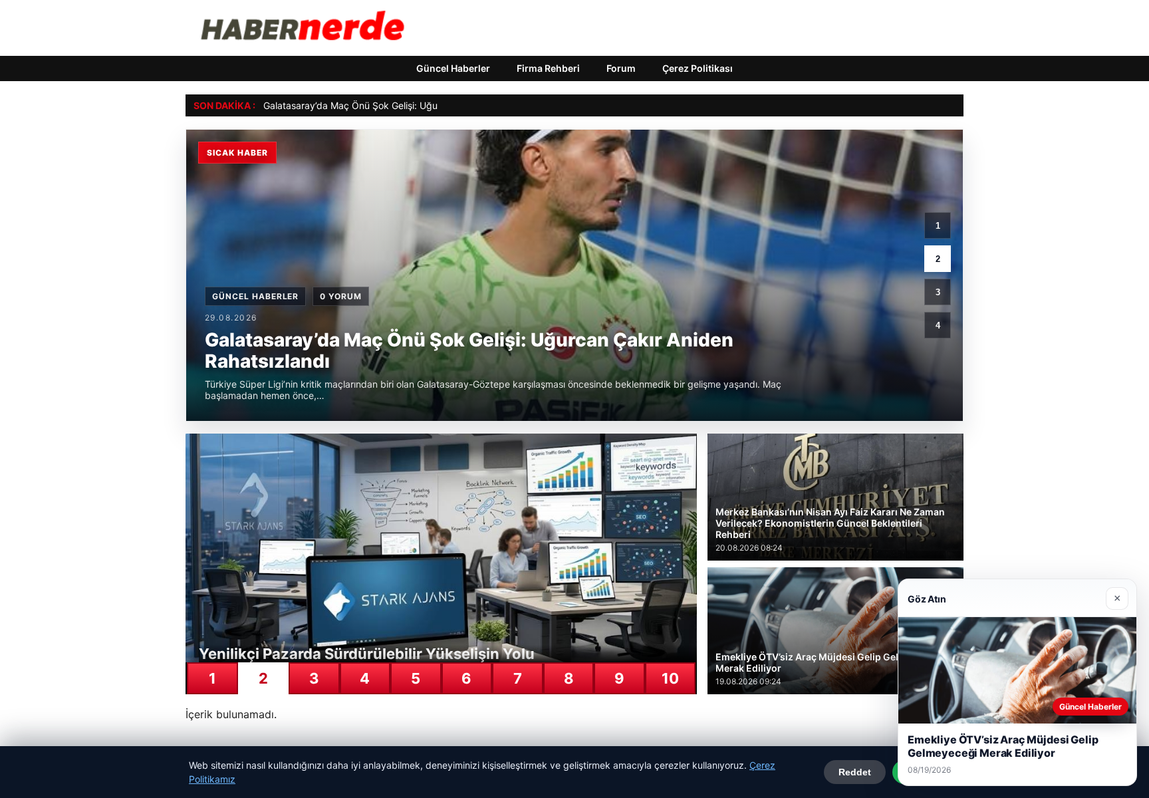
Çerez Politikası (697, 68)
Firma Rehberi (548, 68)
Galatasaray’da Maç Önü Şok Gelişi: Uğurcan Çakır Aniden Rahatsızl (410, 105)
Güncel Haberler (453, 68)
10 (670, 678)
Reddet (854, 772)
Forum (621, 68)
